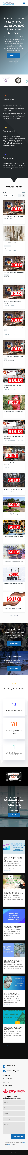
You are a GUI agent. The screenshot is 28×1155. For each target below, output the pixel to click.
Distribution (7, 491)
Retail (6, 250)
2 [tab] (14, 213)
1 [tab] (13, 213)
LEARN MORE (14, 643)
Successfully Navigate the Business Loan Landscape (12, 993)
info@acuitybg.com (13, 1071)
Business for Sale (12, 250)
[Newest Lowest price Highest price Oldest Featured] (8, 195)
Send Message (18, 1136)
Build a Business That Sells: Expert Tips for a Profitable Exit (13, 893)
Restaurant (7, 220)
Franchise (13, 220)
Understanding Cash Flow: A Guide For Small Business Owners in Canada (13, 961)
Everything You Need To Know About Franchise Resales (13, 927)
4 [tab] (15, 459)
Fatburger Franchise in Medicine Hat (14, 272)
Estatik (16, 615)
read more (7, 870)
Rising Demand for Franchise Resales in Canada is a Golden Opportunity (13, 858)
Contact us (14, 815)
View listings (14, 62)
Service (11, 1144)
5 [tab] (16, 459)
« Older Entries (7, 1046)
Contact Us (13, 55)
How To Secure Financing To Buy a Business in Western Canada (13, 1028)
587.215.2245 (10, 1066)
